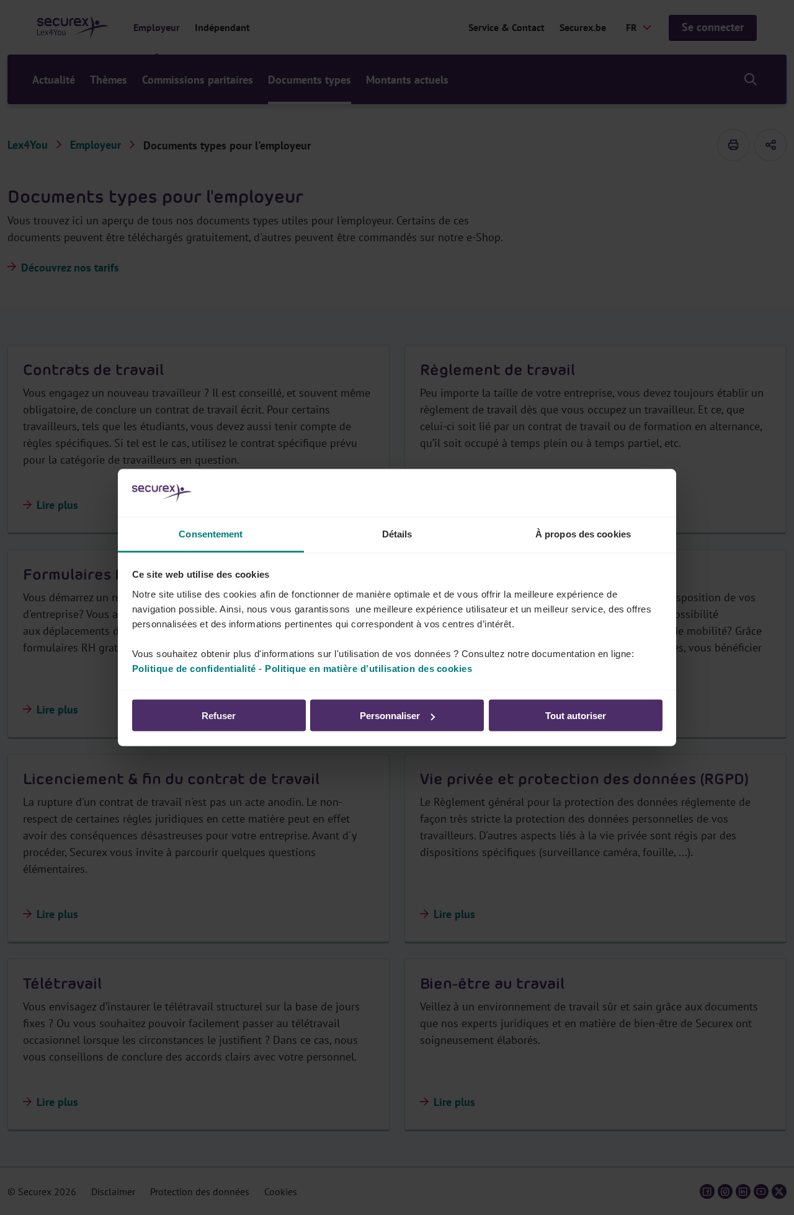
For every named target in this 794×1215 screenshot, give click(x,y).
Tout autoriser (575, 715)
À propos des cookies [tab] (583, 533)
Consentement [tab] (211, 533)
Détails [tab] (397, 533)
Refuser (219, 715)
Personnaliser (390, 715)
